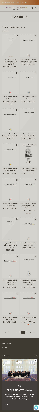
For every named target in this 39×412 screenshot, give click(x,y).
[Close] (35, 360)
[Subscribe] (34, 404)
